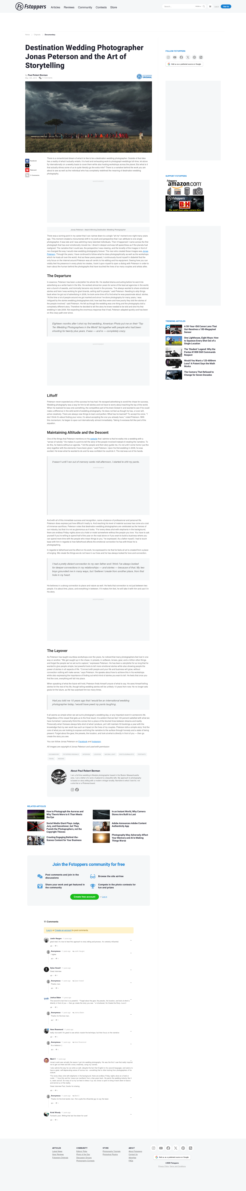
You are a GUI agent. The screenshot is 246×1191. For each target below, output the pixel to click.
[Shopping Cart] (210, 6)
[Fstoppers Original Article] (144, 76)
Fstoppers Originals (71, 754)
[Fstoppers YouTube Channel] (175, 57)
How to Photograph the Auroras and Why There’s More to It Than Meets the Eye (65, 814)
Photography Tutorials (111, 1151)
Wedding (61, 759)
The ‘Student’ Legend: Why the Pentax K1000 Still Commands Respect (200, 352)
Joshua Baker (55, 997)
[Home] (30, 6)
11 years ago (67, 938)
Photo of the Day (83, 1154)
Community (85, 7)
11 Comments (47, 77)
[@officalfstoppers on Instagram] (168, 57)
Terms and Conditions (178, 1166)
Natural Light (110, 754)
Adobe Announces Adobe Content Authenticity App (129, 825)
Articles (55, 7)
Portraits (142, 754)
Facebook (82, 741)
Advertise (132, 1157)
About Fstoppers (135, 1151)
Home (27, 34)
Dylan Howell (55, 968)
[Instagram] (72, 789)
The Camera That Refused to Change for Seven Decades (199, 373)
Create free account (84, 896)
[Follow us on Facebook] (181, 57)
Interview (86, 754)
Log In (216, 6)
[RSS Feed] (201, 57)
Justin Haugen (56, 938)
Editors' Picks (81, 1151)
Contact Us (133, 1154)
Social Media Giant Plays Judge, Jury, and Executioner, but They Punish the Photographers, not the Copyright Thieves (64, 828)
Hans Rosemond (56, 1029)
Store (113, 7)
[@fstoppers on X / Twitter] (188, 57)
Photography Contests (85, 1160)
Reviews (69, 7)
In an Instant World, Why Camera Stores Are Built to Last (129, 813)
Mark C (53, 1059)
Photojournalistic (126, 754)
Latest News (57, 1151)
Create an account (63, 930)
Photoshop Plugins (110, 1154)
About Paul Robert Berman (85, 770)
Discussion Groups (84, 1157)
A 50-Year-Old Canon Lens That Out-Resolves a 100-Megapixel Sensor (200, 329)
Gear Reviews (58, 1154)
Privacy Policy (163, 1166)
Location (97, 754)
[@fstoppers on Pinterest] (194, 57)
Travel (51, 759)
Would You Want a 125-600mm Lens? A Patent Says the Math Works (200, 363)
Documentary (50, 34)
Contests (101, 7)
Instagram (96, 741)
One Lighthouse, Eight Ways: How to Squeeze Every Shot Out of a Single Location (201, 340)
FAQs (131, 1160)
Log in (104, 896)
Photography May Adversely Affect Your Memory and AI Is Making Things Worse (130, 837)
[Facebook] (77, 789)
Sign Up (226, 6)
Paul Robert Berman (38, 75)
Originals (37, 34)
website (93, 438)
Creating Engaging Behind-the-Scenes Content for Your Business (64, 839)
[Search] (204, 6)
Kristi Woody (55, 1112)
